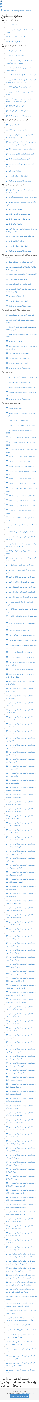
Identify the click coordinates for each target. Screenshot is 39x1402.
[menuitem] (1, 5)
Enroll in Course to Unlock (19, 1396)
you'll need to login (28, 1393)
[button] (1, 2)
